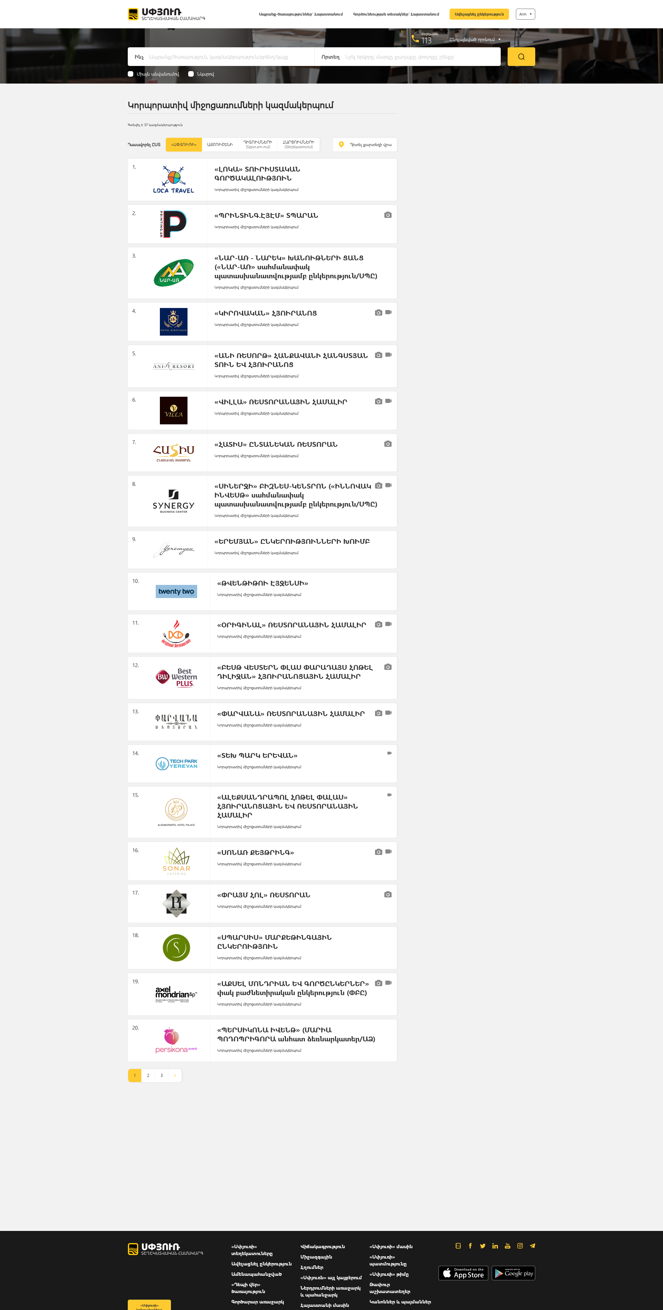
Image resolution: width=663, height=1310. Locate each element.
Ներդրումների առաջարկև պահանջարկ (330, 1291)
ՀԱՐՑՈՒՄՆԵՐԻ (298, 144)
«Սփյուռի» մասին (391, 1246)
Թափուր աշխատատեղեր (389, 1287)
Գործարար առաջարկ (257, 1301)
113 (426, 40)
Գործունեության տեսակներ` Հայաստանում (396, 14)
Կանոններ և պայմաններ (400, 1301)
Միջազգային (316, 1256)
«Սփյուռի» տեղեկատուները (252, 1249)
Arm (522, 14)
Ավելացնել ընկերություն (479, 14)
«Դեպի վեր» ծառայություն (248, 1287)
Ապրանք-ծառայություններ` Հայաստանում (301, 14)
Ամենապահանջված (256, 1274)
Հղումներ (311, 1267)
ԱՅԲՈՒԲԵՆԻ (220, 144)
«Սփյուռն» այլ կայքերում (331, 1277)
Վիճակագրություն (322, 1246)
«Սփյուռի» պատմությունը (388, 1260)
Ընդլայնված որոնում (472, 39)
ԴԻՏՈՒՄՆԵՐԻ (257, 144)
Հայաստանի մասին (324, 1305)
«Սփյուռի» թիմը (389, 1274)
